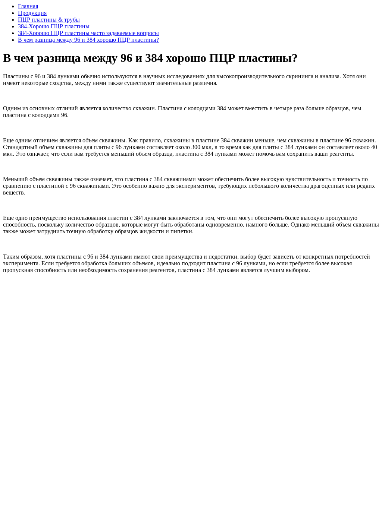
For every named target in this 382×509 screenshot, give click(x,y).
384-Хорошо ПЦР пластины (54, 26)
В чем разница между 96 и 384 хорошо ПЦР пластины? (88, 40)
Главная (28, 6)
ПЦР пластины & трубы (49, 19)
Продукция (32, 13)
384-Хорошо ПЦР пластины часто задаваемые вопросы (88, 33)
